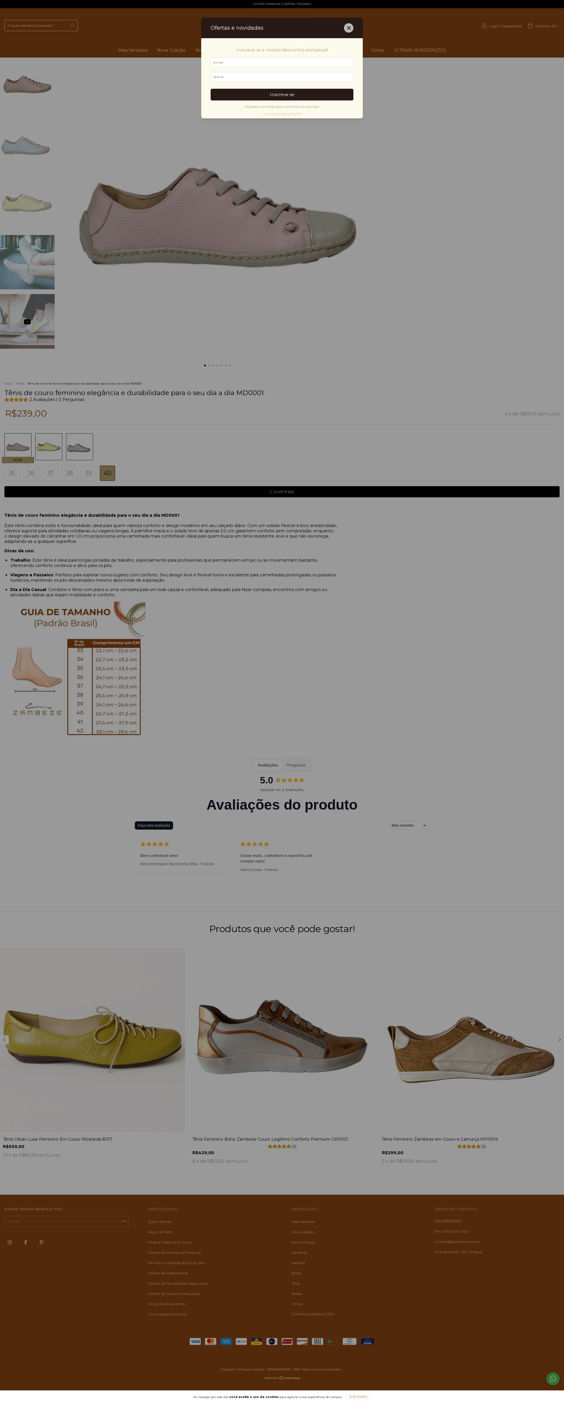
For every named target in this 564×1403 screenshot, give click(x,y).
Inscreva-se (282, 94)
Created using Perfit (282, 114)
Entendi (359, 1396)
